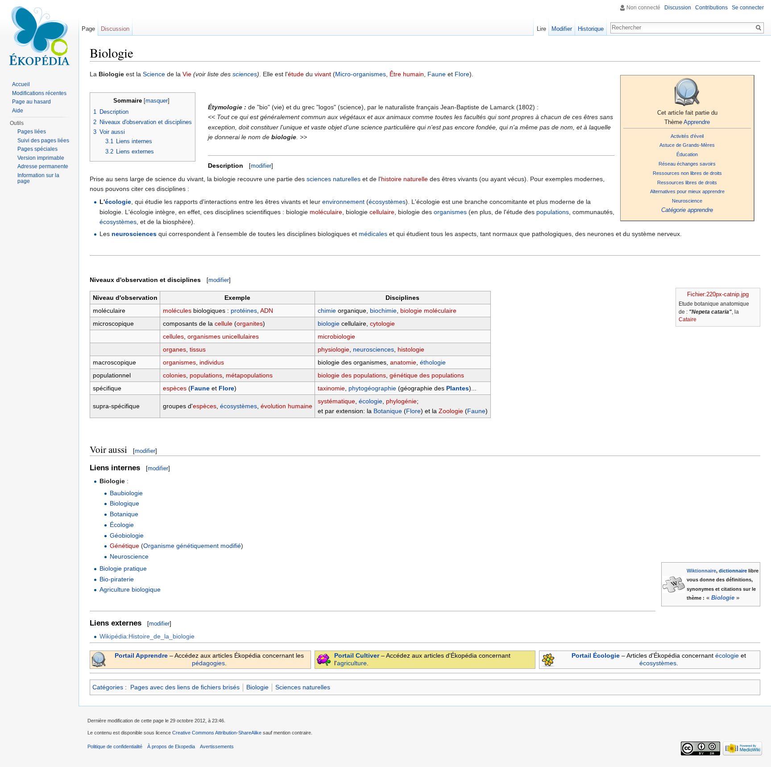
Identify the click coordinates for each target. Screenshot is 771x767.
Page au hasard (31, 102)
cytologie (382, 323)
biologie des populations (352, 375)
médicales (373, 233)
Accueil (21, 84)
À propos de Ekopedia (171, 746)
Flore (462, 74)
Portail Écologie (596, 655)
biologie (329, 323)
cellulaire (381, 212)
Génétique (124, 545)
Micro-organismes (360, 74)
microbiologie (336, 336)
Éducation (687, 154)
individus (211, 362)
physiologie (333, 349)
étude (296, 74)
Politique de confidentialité (114, 746)
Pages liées (31, 132)
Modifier (561, 28)
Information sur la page (38, 178)
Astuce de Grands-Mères (687, 145)
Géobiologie (127, 535)
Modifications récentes (39, 93)
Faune (436, 74)
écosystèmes (387, 201)
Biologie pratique (123, 568)
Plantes (457, 388)
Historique (591, 28)
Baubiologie (126, 493)
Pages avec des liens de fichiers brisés (185, 687)
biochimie (383, 310)
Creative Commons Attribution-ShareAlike (216, 732)
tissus (198, 349)
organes (174, 349)
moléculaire (326, 212)
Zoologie (451, 411)
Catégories (107, 687)
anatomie (403, 362)
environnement (343, 201)
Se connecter (748, 7)
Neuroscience (687, 200)
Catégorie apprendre (687, 210)
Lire (541, 28)
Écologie (122, 524)
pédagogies (208, 663)
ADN (266, 310)
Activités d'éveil (687, 136)
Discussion (677, 7)
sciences (244, 74)
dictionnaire (733, 570)
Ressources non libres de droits (687, 173)
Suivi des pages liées (43, 140)
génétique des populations (427, 375)
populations (552, 212)
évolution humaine (286, 406)
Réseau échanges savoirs (687, 163)
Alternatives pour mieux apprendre (687, 191)
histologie (411, 349)
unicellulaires (240, 336)
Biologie (722, 598)
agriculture (352, 663)
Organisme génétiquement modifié (192, 545)
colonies (174, 375)
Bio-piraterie (116, 579)
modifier (261, 165)
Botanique (387, 411)
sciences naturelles (334, 178)
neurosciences (134, 233)
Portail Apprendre (141, 655)
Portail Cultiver (356, 655)
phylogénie (401, 401)
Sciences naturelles (302, 687)
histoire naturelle (404, 178)
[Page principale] (39, 35)
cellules (173, 336)
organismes (450, 212)
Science (154, 74)
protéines (244, 310)
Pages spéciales (37, 149)
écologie (118, 201)
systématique (336, 401)
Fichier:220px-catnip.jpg (718, 294)
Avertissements (217, 746)
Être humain (407, 74)
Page (88, 28)
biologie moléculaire (428, 310)
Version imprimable (40, 158)
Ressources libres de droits (687, 182)
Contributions (711, 7)
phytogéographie (372, 388)
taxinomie (331, 388)
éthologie (433, 362)
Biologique (124, 503)
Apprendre (697, 122)
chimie (327, 310)
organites (249, 323)
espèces (175, 388)
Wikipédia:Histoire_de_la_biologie (147, 636)
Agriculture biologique (130, 589)
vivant (323, 74)
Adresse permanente (42, 166)
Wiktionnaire (701, 570)
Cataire (687, 319)
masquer (156, 101)
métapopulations (249, 375)
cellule (223, 323)
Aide (17, 111)
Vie (186, 74)
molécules (177, 310)
